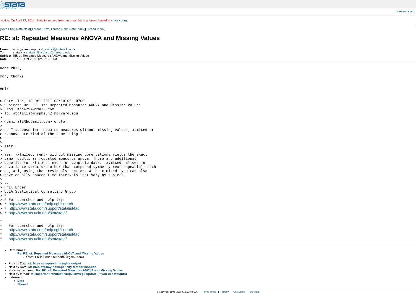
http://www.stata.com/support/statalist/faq (44, 208)
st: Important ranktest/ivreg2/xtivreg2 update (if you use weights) (79, 273)
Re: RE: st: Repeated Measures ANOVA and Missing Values (60, 253)
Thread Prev (40, 29)
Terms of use (209, 291)
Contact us (239, 291)
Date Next (23, 29)
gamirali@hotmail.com (58, 49)
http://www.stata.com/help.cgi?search (41, 204)
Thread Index (95, 29)
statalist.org (119, 20)
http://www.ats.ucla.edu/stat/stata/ (38, 213)
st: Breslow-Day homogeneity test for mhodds (62, 267)
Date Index (76, 29)
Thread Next (59, 29)
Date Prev (8, 29)
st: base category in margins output (54, 263)
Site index (254, 291)
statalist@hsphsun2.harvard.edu (48, 52)
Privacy (225, 291)
